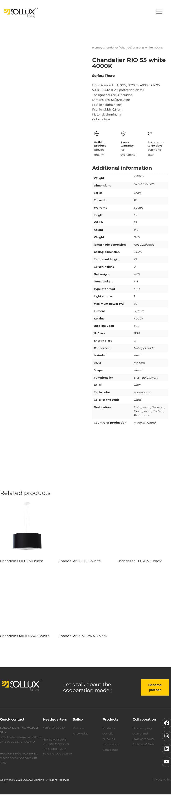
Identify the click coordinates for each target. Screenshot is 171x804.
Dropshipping (142, 728)
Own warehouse (144, 739)
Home (96, 47)
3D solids (109, 739)
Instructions (111, 744)
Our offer (108, 733)
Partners (78, 728)
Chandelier (110, 47)
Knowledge (80, 733)
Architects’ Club (143, 744)
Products (109, 728)
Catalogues (110, 749)
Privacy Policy (161, 779)
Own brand (140, 733)
